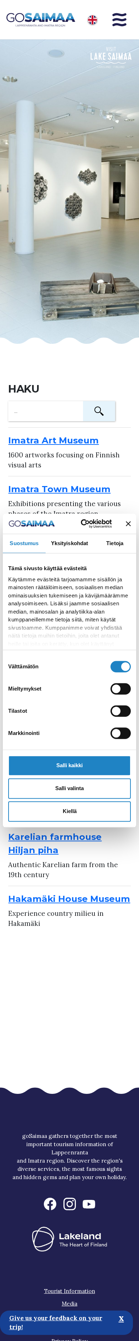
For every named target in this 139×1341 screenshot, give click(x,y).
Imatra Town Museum (59, 489)
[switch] (120, 688)
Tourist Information (69, 1291)
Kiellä (70, 811)
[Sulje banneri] (128, 523)
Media (69, 1303)
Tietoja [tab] (114, 543)
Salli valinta (69, 788)
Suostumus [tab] (24, 543)
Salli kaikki (69, 765)
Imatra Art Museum (53, 440)
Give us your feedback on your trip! (55, 1322)
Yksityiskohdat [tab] (69, 543)
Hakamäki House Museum (69, 898)
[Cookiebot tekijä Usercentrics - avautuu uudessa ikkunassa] (83, 523)
